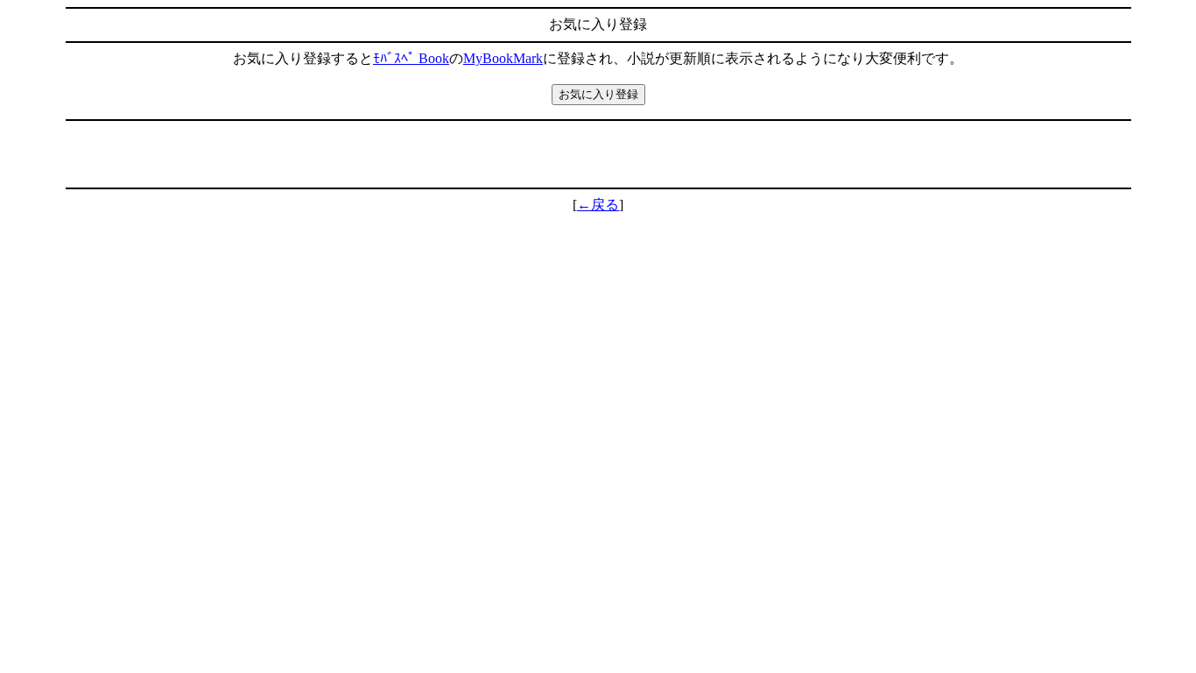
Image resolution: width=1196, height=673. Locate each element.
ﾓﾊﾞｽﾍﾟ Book (411, 58)
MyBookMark (503, 58)
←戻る (598, 204)
